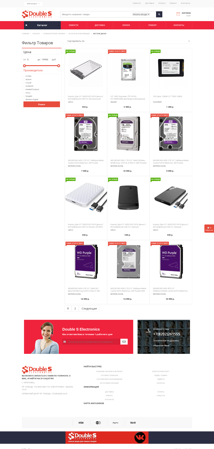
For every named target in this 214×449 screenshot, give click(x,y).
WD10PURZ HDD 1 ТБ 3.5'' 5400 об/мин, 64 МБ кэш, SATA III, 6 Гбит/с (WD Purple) (128, 161)
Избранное (209, 229)
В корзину (86, 108)
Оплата (161, 3)
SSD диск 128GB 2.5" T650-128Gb (167, 96)
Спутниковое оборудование (109, 379)
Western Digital (32, 99)
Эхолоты (161, 383)
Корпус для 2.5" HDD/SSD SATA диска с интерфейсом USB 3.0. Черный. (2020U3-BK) (128, 227)
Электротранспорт (160, 371)
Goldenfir (29, 86)
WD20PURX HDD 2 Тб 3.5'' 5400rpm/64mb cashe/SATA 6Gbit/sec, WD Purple (86, 161)
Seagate (29, 96)
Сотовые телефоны (109, 375)
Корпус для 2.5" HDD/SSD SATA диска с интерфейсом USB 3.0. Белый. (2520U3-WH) (85, 227)
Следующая (89, 308)
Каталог (36, 33)
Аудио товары (160, 375)
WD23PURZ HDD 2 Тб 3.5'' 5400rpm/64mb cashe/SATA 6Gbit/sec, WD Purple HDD (128, 289)
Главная (25, 33)
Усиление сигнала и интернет (109, 371)
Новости (137, 3)
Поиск (41, 104)
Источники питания (109, 383)
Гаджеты (161, 379)
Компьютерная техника (54, 33)
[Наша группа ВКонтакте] (107, 437)
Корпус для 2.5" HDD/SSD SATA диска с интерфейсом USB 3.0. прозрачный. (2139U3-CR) (85, 99)
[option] (86, 69)
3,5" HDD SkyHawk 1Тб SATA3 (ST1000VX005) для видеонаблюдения (127, 97)
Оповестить (128, 108)
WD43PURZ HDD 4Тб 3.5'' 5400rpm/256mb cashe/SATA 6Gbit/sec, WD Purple (170, 291)
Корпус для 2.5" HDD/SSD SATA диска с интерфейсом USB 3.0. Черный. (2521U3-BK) (170, 227)
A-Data (28, 76)
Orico (28, 93)
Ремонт (173, 3)
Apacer (29, 79)
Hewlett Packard (32, 89)
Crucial (28, 82)
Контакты (185, 3)
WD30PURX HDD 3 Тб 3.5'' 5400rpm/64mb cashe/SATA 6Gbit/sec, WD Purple (171, 161)
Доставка (149, 3)
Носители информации (79, 33)
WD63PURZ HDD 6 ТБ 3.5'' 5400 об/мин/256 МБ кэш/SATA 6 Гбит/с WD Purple (84, 291)
